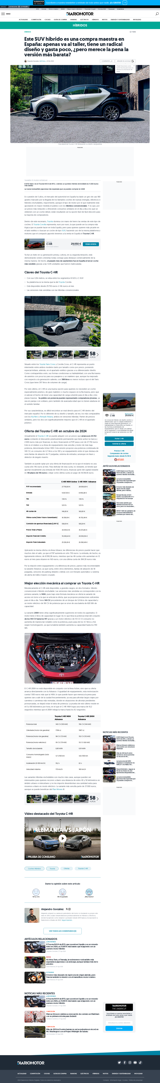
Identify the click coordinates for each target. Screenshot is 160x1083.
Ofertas (66, 868)
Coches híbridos (34, 868)
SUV (63, 230)
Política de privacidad (135, 1080)
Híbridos (95, 20)
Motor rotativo (53, 9)
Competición (36, 20)
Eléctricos (84, 20)
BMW (63, 9)
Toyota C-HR (43, 436)
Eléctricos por (13, 6)
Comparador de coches (119, 453)
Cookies (125, 1080)
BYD (37, 9)
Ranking (73, 20)
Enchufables (52, 941)
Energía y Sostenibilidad (120, 20)
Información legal (115, 1080)
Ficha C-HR (119, 438)
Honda (43, 9)
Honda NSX (102, 9)
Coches (47, 20)
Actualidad (23, 20)
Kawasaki (112, 9)
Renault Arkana (46, 416)
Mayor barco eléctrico (74, 9)
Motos (104, 20)
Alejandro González (33, 61)
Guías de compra (60, 20)
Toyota (50, 221)
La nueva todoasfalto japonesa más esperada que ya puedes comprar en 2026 (54, 189)
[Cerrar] (134, 66)
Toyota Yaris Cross (47, 364)
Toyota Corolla (40, 224)
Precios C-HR (119, 451)
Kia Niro (34, 416)
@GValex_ (43, 61)
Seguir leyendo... (67, 920)
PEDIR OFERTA (90, 244)
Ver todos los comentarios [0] (62, 931)
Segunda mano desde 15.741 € (119, 456)
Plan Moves (57, 789)
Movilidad (137, 20)
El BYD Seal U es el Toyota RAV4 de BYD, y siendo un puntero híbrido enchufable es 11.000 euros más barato (61, 184)
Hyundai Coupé (90, 9)
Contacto (106, 1080)
